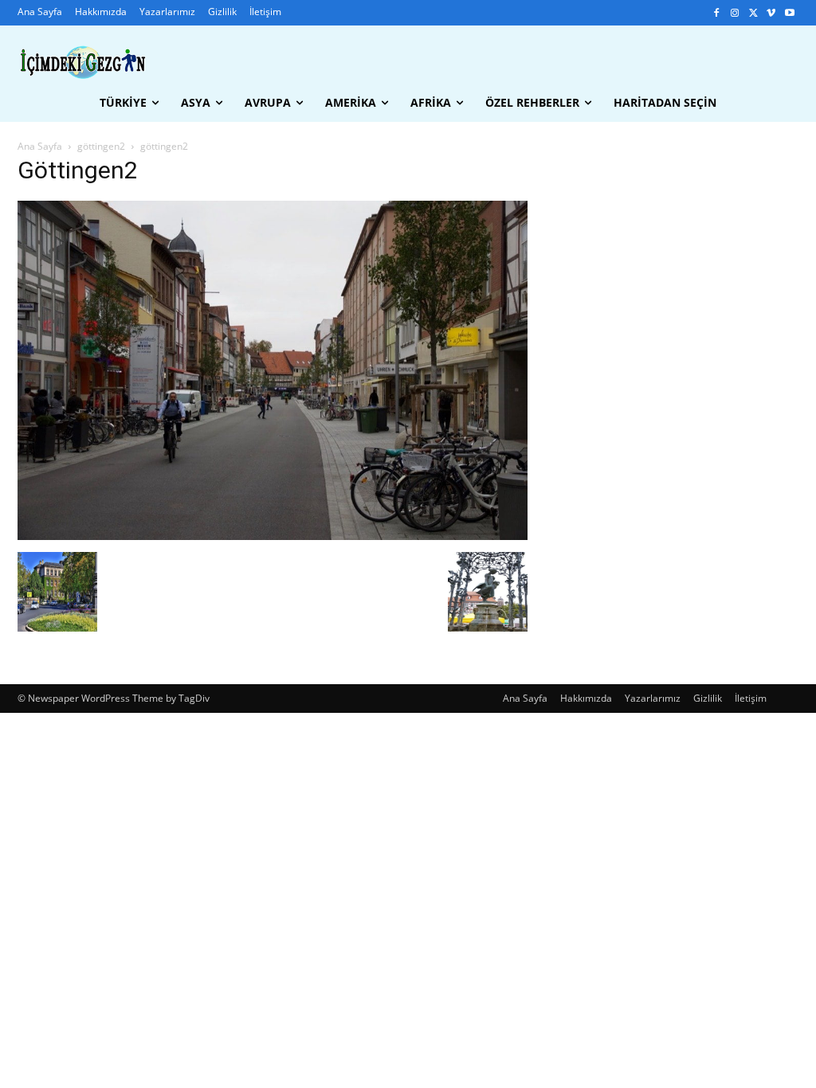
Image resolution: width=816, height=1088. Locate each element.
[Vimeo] (771, 13)
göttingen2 (101, 146)
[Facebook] (717, 13)
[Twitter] (753, 13)
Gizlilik (707, 698)
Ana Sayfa (40, 146)
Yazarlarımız (653, 698)
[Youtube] (789, 13)
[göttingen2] (273, 535)
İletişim (751, 698)
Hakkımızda (586, 698)
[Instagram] (735, 13)
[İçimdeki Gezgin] (83, 62)
